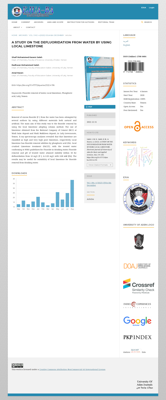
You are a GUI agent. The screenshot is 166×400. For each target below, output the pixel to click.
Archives (38, 22)
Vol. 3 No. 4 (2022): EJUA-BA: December (46, 35)
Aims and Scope (55, 22)
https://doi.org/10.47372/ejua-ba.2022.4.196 (35, 85)
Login (151, 7)
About (17, 27)
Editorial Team (106, 22)
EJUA (143, 7)
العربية (125, 41)
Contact (30, 27)
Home (14, 22)
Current (25, 22)
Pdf (90, 107)
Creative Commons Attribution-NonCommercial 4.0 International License (72, 369)
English (126, 45)
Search (148, 22)
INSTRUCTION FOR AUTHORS (80, 22)
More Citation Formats (98, 165)
